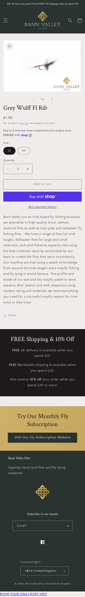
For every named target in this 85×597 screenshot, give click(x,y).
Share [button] (12, 315)
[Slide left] (33, 99)
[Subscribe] (67, 526)
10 (24, 150)
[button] (5, 20)
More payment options (42, 206)
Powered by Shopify (58, 583)
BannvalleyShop (35, 583)
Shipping (23, 123)
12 (9, 150)
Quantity (9, 160)
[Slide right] (51, 99)
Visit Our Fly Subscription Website (42, 437)
